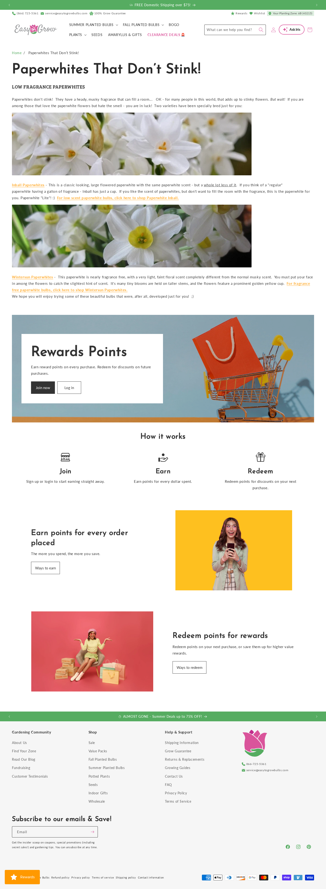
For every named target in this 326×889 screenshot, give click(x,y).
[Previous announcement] (9, 5)
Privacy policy (80, 877)
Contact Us (174, 776)
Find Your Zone (24, 751)
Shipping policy (126, 877)
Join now (43, 387)
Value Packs (98, 751)
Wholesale (97, 801)
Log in (69, 387)
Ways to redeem (189, 667)
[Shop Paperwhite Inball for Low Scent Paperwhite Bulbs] (132, 175)
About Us (19, 743)
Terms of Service (178, 801)
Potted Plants (99, 776)
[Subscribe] (92, 831)
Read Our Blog (23, 759)
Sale (92, 743)
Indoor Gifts (98, 793)
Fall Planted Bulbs (103, 759)
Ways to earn (45, 568)
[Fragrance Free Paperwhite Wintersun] (132, 267)
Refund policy (60, 877)
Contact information (151, 877)
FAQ (168, 785)
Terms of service (103, 877)
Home (16, 53)
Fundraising (21, 768)
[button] (93, 25)
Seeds (93, 785)
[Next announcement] (316, 5)
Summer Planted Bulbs (107, 768)
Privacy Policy (176, 793)
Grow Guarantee (178, 751)
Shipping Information (182, 743)
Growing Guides (177, 768)
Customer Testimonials (30, 776)
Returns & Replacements (184, 759)
